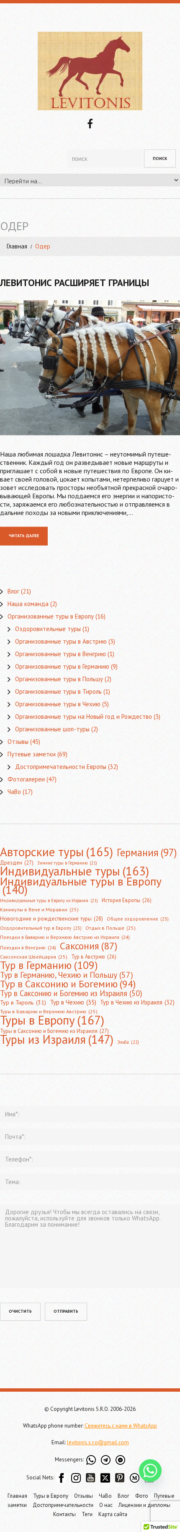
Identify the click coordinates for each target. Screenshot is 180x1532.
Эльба (128, 1042)
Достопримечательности (63, 1505)
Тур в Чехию (73, 1002)
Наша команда (28, 604)
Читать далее (24, 535)
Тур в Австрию (93, 956)
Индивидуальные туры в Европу (81, 885)
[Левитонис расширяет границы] (90, 367)
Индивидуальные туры (74, 871)
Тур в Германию (49, 965)
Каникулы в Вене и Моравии (39, 909)
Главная (17, 246)
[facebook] (90, 123)
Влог (13, 591)
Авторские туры (56, 851)
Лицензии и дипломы (144, 1505)
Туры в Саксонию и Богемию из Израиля (54, 1031)
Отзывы (18, 742)
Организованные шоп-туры (52, 729)
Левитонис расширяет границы (74, 282)
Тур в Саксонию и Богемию (68, 983)
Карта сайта (112, 1514)
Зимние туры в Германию (67, 863)
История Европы (127, 900)
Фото (141, 1495)
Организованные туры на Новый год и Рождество (83, 716)
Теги (87, 1514)
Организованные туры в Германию (62, 666)
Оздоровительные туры (48, 629)
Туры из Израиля (56, 1039)
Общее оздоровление (138, 919)
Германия (147, 852)
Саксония (88, 945)
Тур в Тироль (23, 1002)
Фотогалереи (26, 779)
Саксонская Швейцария (33, 957)
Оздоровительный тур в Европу (41, 928)
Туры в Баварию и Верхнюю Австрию (49, 1011)
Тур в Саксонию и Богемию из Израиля (71, 993)
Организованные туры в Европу (51, 616)
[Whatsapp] (150, 1470)
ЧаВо (14, 792)
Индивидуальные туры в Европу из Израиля (49, 900)
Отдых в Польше (110, 928)
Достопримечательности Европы (60, 767)
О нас (106, 1505)
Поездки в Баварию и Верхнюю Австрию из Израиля (65, 937)
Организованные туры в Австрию (61, 641)
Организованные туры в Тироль (58, 691)
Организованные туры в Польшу (59, 679)
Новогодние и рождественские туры (51, 918)
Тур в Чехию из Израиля (137, 1002)
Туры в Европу (52, 1020)
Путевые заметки (32, 754)
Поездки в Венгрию (28, 947)
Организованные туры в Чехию (57, 704)
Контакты (64, 1514)
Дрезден (16, 862)
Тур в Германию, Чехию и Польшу (66, 975)
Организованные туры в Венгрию (60, 654)
